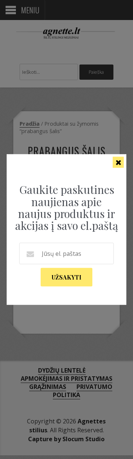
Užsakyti (66, 277)
